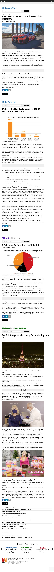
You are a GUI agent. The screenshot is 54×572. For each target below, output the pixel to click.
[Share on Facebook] (3, 90)
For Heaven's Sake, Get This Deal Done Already (12, 518)
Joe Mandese (6, 114)
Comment (5, 93)
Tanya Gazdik (6, 21)
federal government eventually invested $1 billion (25, 437)
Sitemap (32, 558)
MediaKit (16, 558)
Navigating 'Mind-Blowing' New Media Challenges (12, 526)
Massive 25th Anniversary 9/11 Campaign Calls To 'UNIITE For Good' (16, 520)
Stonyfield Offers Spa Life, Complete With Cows (12, 515)
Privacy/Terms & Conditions (13, 559)
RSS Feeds (28, 558)
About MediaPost (11, 558)
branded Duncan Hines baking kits (18, 447)
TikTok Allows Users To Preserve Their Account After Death (15, 528)
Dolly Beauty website (29, 444)
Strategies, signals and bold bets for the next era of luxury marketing (17, 537)
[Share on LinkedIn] (6, 90)
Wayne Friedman (6, 247)
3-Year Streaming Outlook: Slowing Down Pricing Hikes (14, 524)
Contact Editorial (22, 558)
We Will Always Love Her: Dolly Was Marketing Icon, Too (14, 513)
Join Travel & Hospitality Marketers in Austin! (12, 535)
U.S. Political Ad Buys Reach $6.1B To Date (11, 511)
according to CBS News (17, 378)
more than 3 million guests (19, 394)
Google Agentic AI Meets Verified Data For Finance (13, 522)
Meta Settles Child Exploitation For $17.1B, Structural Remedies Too (16, 509)
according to (13, 385)
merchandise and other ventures (14, 449)
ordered (15, 495)
